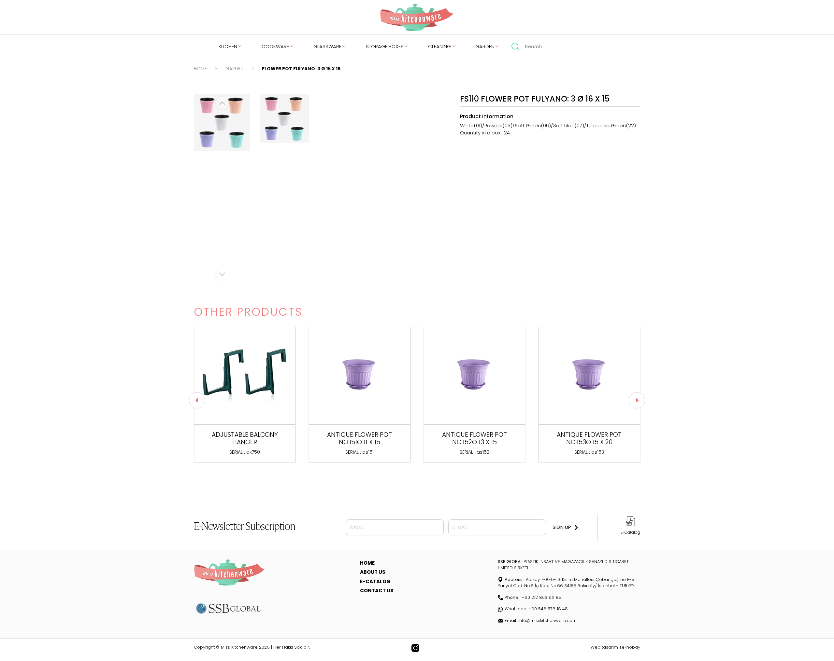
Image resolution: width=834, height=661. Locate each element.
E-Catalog (630, 532)
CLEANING (439, 46)
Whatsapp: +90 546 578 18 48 (536, 609)
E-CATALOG (375, 581)
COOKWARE (275, 46)
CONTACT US (377, 590)
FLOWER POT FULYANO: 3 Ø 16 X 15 (301, 68)
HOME (200, 68)
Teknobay (629, 647)
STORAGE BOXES (385, 46)
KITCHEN (228, 46)
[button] (197, 400)
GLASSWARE (327, 46)
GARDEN (485, 46)
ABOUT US (372, 572)
